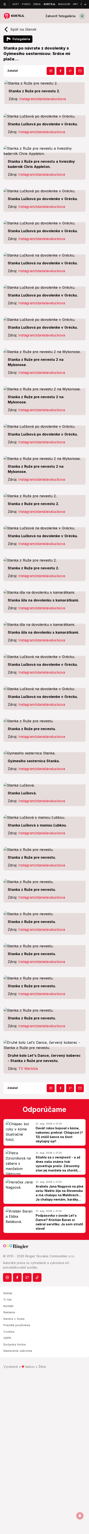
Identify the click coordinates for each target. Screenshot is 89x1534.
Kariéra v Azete (14, 1318)
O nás (7, 1299)
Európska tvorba (14, 1344)
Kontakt (8, 1306)
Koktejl (7, 1293)
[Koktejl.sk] (13, 16)
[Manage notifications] (79, 1515)
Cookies (8, 1331)
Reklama (9, 1312)
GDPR (7, 1338)
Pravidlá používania (16, 1325)
